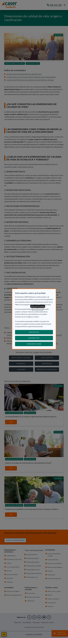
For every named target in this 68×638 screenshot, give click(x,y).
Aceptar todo (34, 332)
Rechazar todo (34, 338)
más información (37, 309)
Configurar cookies (40, 344)
